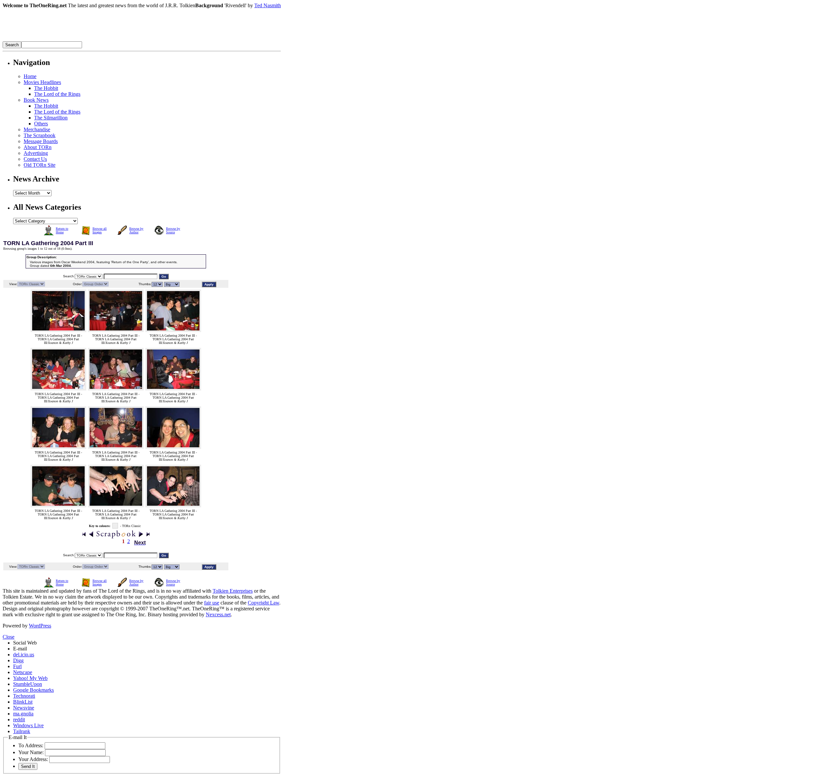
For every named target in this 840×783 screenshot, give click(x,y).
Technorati (24, 696)
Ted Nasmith (267, 5)
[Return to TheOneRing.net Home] (101, 39)
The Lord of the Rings (57, 94)
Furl (17, 666)
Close (8, 637)
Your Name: (31, 752)
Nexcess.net (218, 614)
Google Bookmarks (33, 690)
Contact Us (35, 159)
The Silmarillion (51, 117)
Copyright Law (263, 602)
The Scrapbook (39, 135)
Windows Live (28, 725)
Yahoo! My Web (30, 678)
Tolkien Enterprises (233, 591)
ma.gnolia (23, 713)
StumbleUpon (27, 684)
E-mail (20, 648)
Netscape (22, 672)
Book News (36, 100)
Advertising (36, 153)
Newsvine (23, 707)
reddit (19, 719)
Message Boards (41, 141)
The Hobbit (46, 88)
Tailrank (21, 731)
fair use (211, 602)
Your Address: (33, 759)
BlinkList (22, 702)
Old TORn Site (39, 165)
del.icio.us (23, 654)
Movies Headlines (42, 82)
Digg (18, 660)
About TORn (38, 147)
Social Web (25, 642)
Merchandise (37, 129)
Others (41, 123)
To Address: (30, 745)
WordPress (40, 625)
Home (30, 76)
